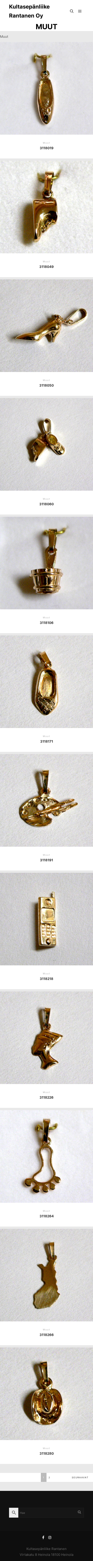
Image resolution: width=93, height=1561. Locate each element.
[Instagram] (50, 1537)
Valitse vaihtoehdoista (46, 85)
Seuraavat (80, 1477)
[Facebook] (43, 1537)
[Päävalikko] (80, 11)
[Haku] (72, 11)
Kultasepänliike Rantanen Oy (29, 11)
